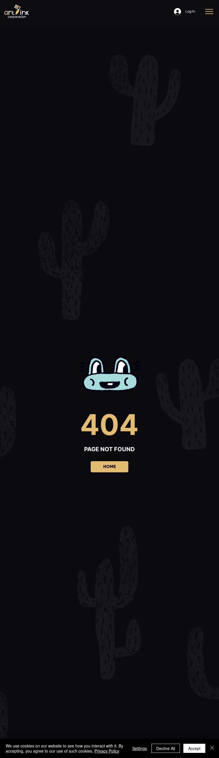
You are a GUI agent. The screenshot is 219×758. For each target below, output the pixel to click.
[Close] (212, 748)
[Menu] (209, 12)
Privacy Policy (106, 751)
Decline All (165, 748)
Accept (194, 748)
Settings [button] (139, 748)
